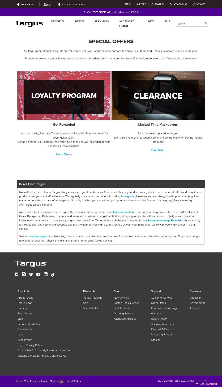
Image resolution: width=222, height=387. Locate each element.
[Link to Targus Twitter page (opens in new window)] (31, 275)
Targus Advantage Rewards (164, 220)
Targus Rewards (92, 298)
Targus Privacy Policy (30, 345)
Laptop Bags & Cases (126, 303)
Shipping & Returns (162, 324)
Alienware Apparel (125, 319)
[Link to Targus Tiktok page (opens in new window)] (52, 275)
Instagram (127, 196)
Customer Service (161, 298)
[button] (192, 384)
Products (57, 21)
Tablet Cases (121, 308)
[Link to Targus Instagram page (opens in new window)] (23, 275)
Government (197, 303)
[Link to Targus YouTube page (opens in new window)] (38, 275)
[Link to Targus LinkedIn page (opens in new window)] (45, 275)
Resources (102, 21)
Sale (167, 21)
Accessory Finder (126, 23)
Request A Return (161, 329)
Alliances (195, 308)
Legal (21, 334)
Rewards (159, 4)
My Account (180, 4)
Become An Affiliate (29, 324)
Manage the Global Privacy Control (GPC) (42, 356)
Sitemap (156, 340)
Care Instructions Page (164, 308)
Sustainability (25, 329)
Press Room (25, 313)
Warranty (156, 313)
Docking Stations (124, 313)
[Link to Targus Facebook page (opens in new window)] (16, 275)
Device (79, 21)
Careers (22, 308)
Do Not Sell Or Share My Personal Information (44, 350)
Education (196, 298)
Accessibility (25, 340)
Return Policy (159, 319)
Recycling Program (162, 334)
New (151, 21)
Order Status (158, 303)
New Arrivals (121, 298)
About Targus (25, 298)
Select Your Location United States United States (48, 381)
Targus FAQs (25, 303)
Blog (20, 319)
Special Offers (91, 308)
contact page (37, 236)
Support (141, 4)
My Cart (201, 4)
